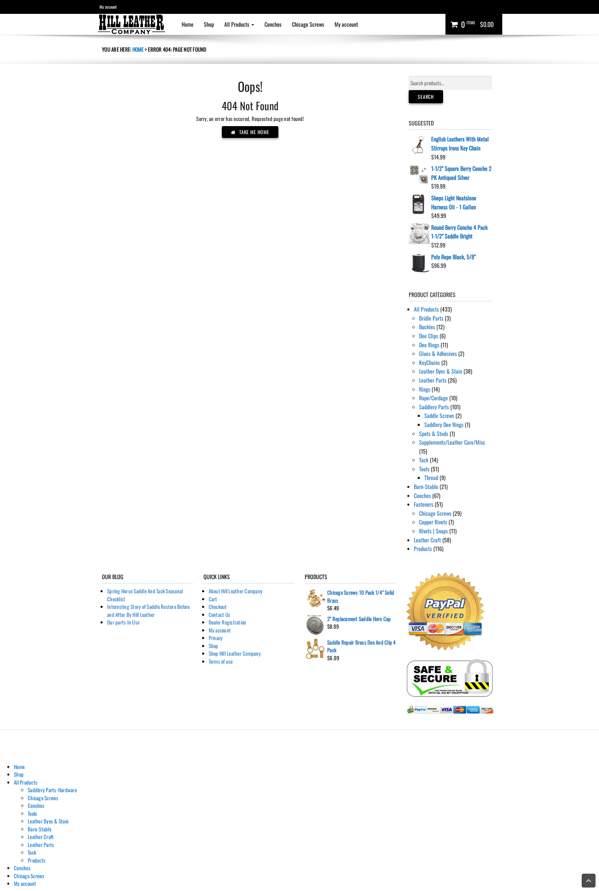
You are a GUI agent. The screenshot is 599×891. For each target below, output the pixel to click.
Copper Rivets (433, 522)
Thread (431, 477)
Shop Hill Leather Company (235, 653)
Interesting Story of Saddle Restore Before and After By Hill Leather (148, 610)
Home (187, 24)
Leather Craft (427, 540)
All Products (237, 24)
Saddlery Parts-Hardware (52, 790)
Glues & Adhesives (438, 353)
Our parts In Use (123, 622)
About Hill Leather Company (236, 591)
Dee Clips (428, 336)
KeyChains (429, 362)
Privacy (216, 637)
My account (108, 7)
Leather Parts (432, 380)
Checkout (218, 606)
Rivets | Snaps (433, 531)
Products (423, 548)
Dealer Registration (227, 622)
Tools (424, 469)
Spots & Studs (433, 433)
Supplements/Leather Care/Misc (452, 442)
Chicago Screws (308, 24)
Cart (213, 599)
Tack (423, 460)
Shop (209, 24)
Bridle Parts (431, 318)
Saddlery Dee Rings (443, 424)
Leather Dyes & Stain (440, 371)
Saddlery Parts (434, 407)
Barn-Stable (426, 486)
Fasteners (423, 504)
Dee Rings (429, 345)
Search (426, 96)
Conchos (272, 24)
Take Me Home (254, 132)
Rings (424, 389)
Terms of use (221, 661)
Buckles (427, 327)
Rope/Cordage (433, 398)
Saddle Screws (439, 415)
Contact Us (220, 614)
